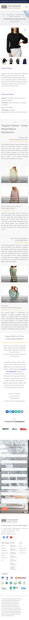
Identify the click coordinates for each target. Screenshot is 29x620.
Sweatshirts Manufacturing (15, 614)
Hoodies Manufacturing (5, 605)
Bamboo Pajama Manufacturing (15, 608)
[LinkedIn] (13, 411)
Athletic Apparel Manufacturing (6, 598)
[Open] (26, 6)
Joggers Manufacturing (5, 606)
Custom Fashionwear (10, 14)
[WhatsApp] (15, 411)
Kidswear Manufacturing (5, 612)
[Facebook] (7, 411)
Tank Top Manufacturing (15, 600)
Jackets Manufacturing (14, 605)
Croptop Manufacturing (14, 601)
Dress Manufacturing (5, 611)
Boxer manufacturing (5, 608)
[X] (10, 411)
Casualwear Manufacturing (17, 609)
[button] (4, 61)
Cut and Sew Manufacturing (6, 609)
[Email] (21, 411)
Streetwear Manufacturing (14, 603)
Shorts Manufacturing (5, 601)
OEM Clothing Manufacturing (15, 611)
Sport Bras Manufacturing (5, 600)
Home (3, 14)
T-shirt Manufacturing (5, 603)
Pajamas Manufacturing (5, 614)
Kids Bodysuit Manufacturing (16, 612)
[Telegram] (18, 411)
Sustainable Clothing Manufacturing (7, 615)
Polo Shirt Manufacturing (14, 606)
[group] (14, 2)
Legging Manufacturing (17, 598)
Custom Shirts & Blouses (20, 14)
